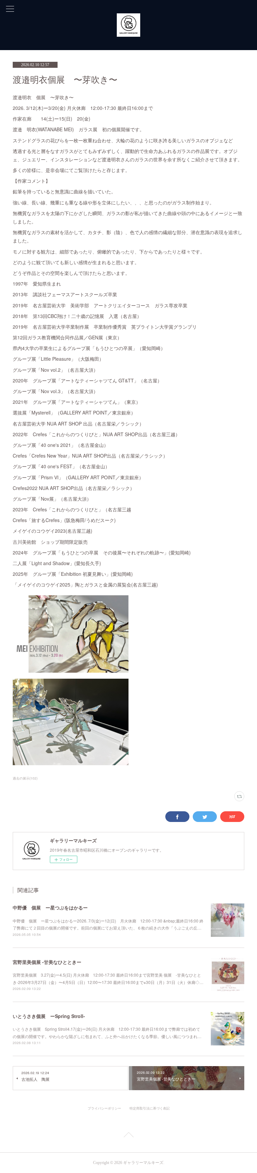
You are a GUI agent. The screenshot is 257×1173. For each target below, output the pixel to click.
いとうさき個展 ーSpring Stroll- (49, 1016)
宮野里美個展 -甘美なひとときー (47, 962)
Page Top (128, 1136)
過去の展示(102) (25, 778)
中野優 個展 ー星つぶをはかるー (50, 907)
